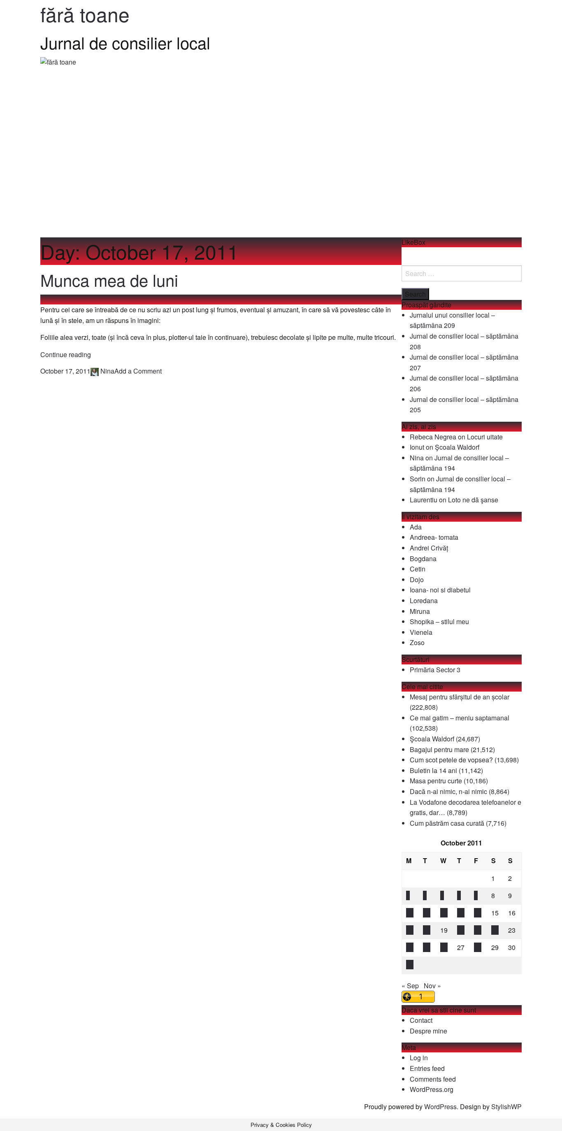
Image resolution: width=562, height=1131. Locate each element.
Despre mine (428, 1031)
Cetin (417, 569)
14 (477, 912)
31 (409, 964)
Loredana (424, 600)
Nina (107, 371)
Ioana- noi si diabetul (440, 590)
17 (409, 930)
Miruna (420, 611)
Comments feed (433, 1079)
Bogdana (423, 558)
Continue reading (65, 354)
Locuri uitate (485, 436)
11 (426, 912)
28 (477, 947)
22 (495, 930)
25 (426, 947)
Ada (416, 527)
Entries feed (427, 1068)
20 (460, 930)
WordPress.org (431, 1089)
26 (444, 947)
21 (477, 930)
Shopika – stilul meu (439, 621)
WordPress (440, 1106)
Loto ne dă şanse (473, 499)
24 (409, 947)
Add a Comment (138, 371)
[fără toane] (281, 146)
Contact (421, 1020)
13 (460, 912)
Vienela (421, 632)
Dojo (417, 579)
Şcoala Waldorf (457, 447)
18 (426, 930)
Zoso (417, 642)
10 (409, 912)
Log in (419, 1057)
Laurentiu (423, 499)
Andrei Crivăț (429, 548)
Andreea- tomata (434, 537)
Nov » (432, 985)
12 (444, 912)
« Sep (410, 985)
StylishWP (506, 1106)
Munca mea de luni (109, 279)
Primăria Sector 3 (435, 669)
